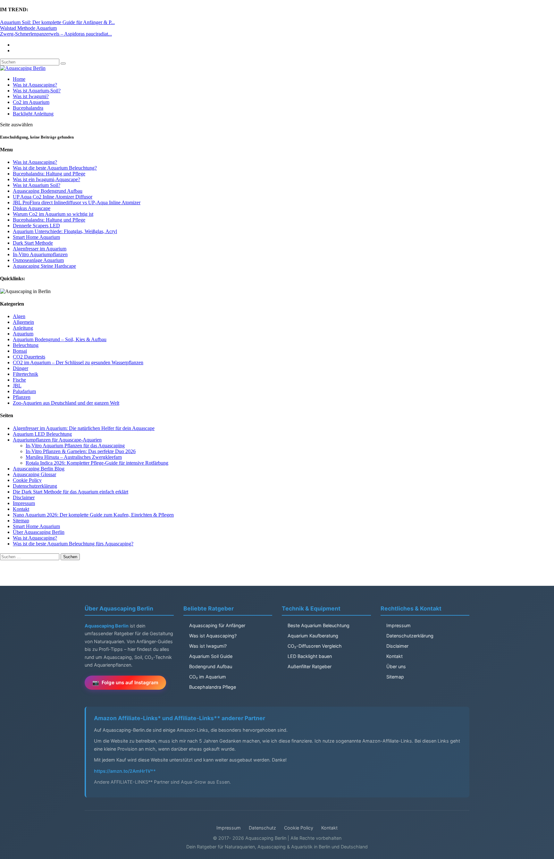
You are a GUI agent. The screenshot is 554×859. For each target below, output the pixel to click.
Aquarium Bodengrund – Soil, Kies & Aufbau (59, 339)
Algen (19, 316)
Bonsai (20, 351)
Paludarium (24, 391)
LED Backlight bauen (310, 656)
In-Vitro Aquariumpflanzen (40, 254)
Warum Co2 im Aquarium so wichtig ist (53, 214)
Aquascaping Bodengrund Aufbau (47, 191)
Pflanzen (21, 397)
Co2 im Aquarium (31, 102)
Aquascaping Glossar (34, 474)
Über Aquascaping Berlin (38, 532)
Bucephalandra (28, 108)
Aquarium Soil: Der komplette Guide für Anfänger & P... (57, 22)
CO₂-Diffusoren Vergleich (315, 646)
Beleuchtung (25, 345)
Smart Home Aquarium (36, 237)
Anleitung (23, 328)
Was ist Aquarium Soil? (36, 185)
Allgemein (23, 322)
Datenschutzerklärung (35, 486)
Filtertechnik (25, 374)
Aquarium (23, 333)
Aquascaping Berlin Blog (38, 468)
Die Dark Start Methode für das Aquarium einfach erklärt (70, 491)
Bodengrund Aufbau (210, 666)
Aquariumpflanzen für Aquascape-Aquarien (57, 439)
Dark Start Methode (33, 243)
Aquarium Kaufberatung (313, 635)
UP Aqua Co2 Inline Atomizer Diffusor (52, 196)
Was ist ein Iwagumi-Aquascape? (46, 179)
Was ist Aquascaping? (35, 85)
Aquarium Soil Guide (210, 656)
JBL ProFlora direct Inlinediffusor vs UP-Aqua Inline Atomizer (76, 202)
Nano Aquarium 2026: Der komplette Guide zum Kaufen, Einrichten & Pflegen (93, 515)
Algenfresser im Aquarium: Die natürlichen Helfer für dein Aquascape (84, 428)
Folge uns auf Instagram (130, 682)
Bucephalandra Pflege (212, 687)
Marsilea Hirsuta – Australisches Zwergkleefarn (74, 457)
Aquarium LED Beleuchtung (42, 434)
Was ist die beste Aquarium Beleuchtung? (55, 168)
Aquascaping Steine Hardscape (44, 266)
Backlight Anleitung (33, 113)
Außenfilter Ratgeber (310, 666)
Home (19, 79)
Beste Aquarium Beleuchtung (318, 625)
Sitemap (21, 520)
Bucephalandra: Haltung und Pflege (49, 173)
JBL (17, 385)
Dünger (20, 368)
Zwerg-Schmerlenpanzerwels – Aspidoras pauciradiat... (56, 34)
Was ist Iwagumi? (31, 96)
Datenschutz (262, 827)
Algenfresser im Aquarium (39, 248)
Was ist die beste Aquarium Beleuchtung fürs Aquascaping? (73, 543)
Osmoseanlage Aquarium (38, 260)
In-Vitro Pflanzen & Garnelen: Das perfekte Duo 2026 (81, 451)
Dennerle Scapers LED (36, 225)
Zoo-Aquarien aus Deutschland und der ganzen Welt (66, 403)
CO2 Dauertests (29, 356)
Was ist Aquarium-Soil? (37, 90)
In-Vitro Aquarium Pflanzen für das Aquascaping (75, 445)
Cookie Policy (27, 480)
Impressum (24, 503)
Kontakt (21, 509)
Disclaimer (24, 497)
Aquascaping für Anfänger (217, 625)
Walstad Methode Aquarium (28, 28)
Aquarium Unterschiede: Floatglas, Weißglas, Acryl (65, 231)
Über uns (396, 666)
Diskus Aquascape (31, 208)
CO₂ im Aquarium (207, 676)
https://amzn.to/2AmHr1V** (125, 771)
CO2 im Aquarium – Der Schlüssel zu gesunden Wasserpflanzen (78, 362)
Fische (19, 380)
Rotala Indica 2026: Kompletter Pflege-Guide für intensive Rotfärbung (97, 463)
